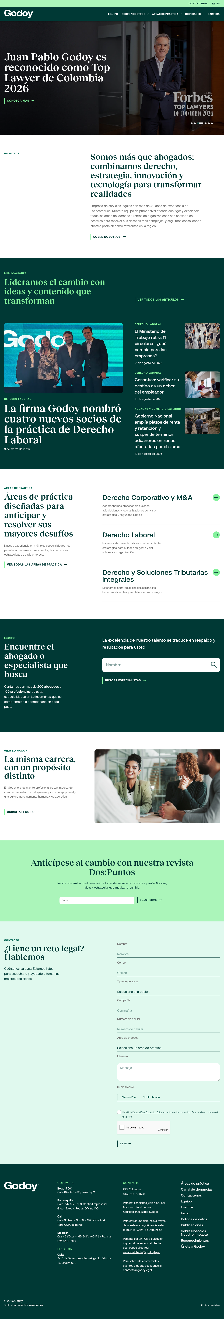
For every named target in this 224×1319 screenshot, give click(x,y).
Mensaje (122, 1056)
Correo (121, 962)
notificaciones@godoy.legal (140, 1211)
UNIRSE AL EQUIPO (21, 812)
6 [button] (212, 123)
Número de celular (128, 1019)
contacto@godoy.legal (137, 1270)
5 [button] (209, 123)
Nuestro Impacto (194, 1234)
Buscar (214, 665)
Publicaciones (192, 1225)
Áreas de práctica (165, 14)
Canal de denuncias (196, 1189)
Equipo (113, 14)
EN (218, 3)
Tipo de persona (127, 981)
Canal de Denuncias (149, 1230)
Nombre (122, 944)
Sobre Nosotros (133, 14)
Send (123, 1143)
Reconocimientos (195, 1240)
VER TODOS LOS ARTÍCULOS (159, 299)
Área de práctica (127, 1037)
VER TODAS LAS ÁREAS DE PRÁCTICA (35, 564)
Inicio (185, 1213)
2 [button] (195, 123)
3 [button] (200, 123)
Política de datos (194, 1219)
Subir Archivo (125, 1087)
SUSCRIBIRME (149, 900)
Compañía (123, 1000)
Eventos (187, 1207)
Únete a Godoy (193, 1246)
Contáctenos (198, 3)
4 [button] (205, 123)
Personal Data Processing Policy (147, 1112)
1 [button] (191, 123)
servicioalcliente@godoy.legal (141, 1252)
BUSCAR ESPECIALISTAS (123, 680)
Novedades (193, 14)
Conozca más (18, 100)
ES (213, 3)
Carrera (214, 14)
